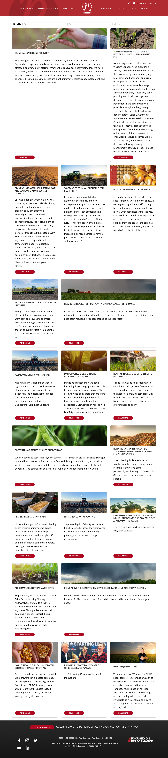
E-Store (70, 726)
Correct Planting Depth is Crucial (33, 375)
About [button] (105, 8)
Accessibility (122, 726)
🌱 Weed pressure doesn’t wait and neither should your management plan (131, 54)
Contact (121, 8)
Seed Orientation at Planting (79, 516)
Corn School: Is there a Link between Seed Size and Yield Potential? (34, 666)
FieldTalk (69, 8)
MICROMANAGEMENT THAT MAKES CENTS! (34, 588)
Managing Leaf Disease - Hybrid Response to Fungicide (80, 375)
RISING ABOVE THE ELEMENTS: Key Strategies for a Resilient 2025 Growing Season (105, 588)
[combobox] (44, 24)
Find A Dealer (140, 8)
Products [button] (25, 8)
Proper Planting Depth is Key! (30, 516)
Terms (79, 726)
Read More (25, 157)
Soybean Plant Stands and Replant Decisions (38, 450)
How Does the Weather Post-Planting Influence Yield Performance (99, 304)
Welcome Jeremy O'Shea (125, 666)
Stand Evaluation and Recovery (32, 53)
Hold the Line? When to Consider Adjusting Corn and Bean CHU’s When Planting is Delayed (132, 451)
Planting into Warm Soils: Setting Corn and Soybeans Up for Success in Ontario (35, 191)
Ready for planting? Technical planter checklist (35, 304)
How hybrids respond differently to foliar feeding (132, 375)
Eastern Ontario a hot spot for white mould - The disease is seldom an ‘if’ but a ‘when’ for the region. (134, 518)
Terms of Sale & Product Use (99, 726)
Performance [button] (47, 8)
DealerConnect (42, 727)
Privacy (134, 726)
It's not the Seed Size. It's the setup (131, 189)
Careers (60, 726)
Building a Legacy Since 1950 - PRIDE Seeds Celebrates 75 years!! (82, 666)
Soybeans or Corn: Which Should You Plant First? (84, 189)
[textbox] (44, 24)
